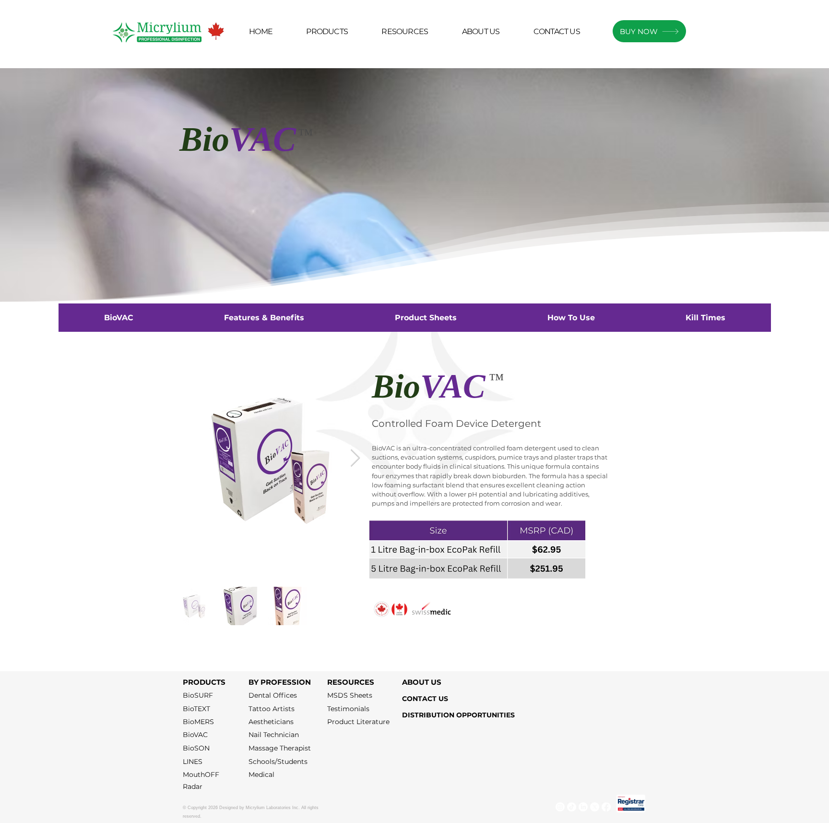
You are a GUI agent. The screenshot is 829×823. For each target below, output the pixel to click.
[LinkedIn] (583, 806)
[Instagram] (560, 806)
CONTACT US (425, 698)
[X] (594, 806)
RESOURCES (350, 682)
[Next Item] (355, 458)
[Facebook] (606, 806)
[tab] (118, 317)
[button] (405, 32)
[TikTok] (571, 806)
